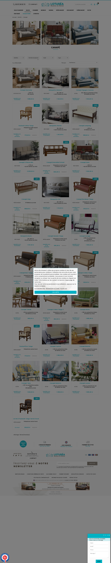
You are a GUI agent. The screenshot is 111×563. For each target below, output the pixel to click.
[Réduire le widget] (107, 535)
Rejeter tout (63, 288)
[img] (109, 535)
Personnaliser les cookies (53, 288)
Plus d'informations (40, 288)
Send (99, 561)
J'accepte (55, 292)
